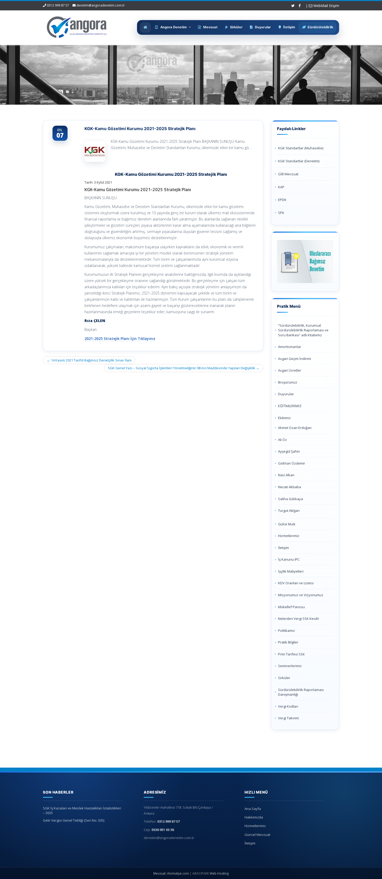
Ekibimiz (284, 417)
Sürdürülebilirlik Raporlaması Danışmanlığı (301, 692)
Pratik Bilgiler (288, 642)
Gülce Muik (286, 524)
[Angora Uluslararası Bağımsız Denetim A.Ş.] (77, 26)
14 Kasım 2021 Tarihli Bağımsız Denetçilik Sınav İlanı (89, 360)
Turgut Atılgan (289, 510)
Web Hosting (219, 873)
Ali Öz (282, 439)
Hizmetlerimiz (288, 535)
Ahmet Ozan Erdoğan (295, 427)
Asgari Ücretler (289, 370)
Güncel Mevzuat (257, 834)
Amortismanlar (289, 346)
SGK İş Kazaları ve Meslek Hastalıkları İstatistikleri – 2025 (82, 810)
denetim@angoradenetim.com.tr (100, 5)
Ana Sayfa (253, 808)
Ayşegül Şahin (289, 451)
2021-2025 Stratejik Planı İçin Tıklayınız (119, 338)
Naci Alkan (286, 475)
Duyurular (286, 394)
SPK (281, 212)
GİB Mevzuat (288, 174)
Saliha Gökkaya (290, 498)
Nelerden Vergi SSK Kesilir (298, 618)
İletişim (283, 547)
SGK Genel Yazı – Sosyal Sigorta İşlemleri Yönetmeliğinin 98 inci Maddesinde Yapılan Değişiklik (183, 368)
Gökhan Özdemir (291, 463)
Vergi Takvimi (288, 718)
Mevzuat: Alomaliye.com (171, 873)
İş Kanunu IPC (289, 559)
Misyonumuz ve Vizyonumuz (300, 595)
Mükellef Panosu (291, 607)
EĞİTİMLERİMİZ (289, 406)
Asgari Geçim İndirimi (294, 358)
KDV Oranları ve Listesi (296, 583)
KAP (281, 187)
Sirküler (284, 677)
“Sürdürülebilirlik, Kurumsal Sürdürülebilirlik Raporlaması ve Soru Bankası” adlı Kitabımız (303, 330)
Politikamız (286, 630)
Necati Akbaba (289, 487)
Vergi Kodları (288, 706)
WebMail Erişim (325, 5)
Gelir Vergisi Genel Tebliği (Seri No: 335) (73, 820)
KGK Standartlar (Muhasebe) (300, 148)
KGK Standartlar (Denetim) (298, 161)
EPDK (282, 199)
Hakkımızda (254, 817)
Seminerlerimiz (290, 665)
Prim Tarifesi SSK (291, 654)
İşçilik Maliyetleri (291, 571)
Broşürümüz (287, 382)
